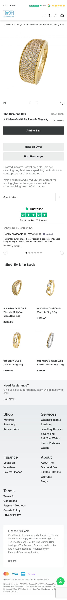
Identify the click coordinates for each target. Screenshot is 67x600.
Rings (19, 24)
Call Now (8, 399)
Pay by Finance (12, 472)
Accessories (11, 429)
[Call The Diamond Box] (49, 15)
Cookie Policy (11, 510)
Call (5, 5)
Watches (8, 419)
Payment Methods (14, 505)
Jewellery (8, 24)
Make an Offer (33, 146)
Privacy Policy (12, 515)
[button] (37, 103)
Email (12, 5)
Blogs (44, 481)
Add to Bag (33, 130)
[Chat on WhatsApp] (60, 581)
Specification (10, 197)
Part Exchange (33, 156)
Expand (12, 560)
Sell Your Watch (50, 438)
